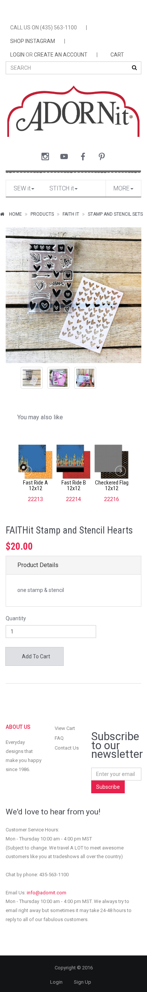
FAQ (59, 738)
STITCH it (61, 188)
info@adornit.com (46, 892)
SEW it (22, 188)
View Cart (65, 728)
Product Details (37, 565)
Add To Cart (35, 656)
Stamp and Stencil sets (115, 214)
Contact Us (67, 748)
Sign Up (82, 982)
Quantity (16, 618)
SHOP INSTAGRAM (32, 41)
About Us (18, 727)
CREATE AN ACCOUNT (60, 55)
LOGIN (17, 55)
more (121, 188)
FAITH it (71, 214)
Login (56, 982)
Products (42, 214)
